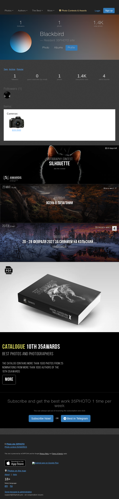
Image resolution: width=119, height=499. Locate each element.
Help (15, 474)
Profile (71, 48)
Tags (6, 69)
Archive (12, 69)
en (6, 486)
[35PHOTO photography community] (17, 4)
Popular (20, 69)
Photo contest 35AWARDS (16, 447)
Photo (45, 48)
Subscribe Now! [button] (41, 418)
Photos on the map (16, 470)
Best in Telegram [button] (77, 418)
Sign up (109, 10)
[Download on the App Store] (18, 463)
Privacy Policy (44, 453)
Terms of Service (57, 453)
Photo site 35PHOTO (15, 444)
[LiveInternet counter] (11, 450)
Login (97, 11)
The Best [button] (37, 10)
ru (11, 486)
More (9, 379)
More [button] (50, 10)
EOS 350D (16, 130)
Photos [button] (8, 10)
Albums (58, 48)
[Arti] (7, 95)
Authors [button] (22, 10)
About (7, 474)
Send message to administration (18, 492)
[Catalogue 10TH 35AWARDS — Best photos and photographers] (59, 297)
